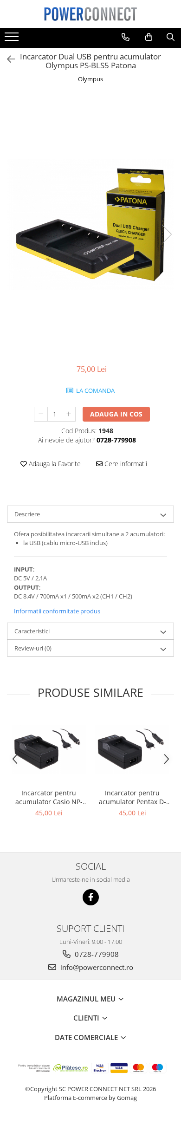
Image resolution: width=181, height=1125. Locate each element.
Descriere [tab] (27, 514)
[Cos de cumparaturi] (149, 37)
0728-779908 (96, 954)
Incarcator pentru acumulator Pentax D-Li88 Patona (132, 797)
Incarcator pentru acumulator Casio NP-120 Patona (49, 797)
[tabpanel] (90, 224)
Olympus (90, 79)
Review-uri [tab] (33, 648)
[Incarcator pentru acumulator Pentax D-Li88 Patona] (132, 749)
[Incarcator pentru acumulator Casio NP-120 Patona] (49, 749)
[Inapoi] (7, 59)
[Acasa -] (90, 14)
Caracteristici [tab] (32, 631)
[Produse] (13, 39)
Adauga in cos (116, 414)
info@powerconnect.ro (95, 967)
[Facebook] (91, 897)
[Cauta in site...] (170, 37)
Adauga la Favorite (54, 463)
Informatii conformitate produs (57, 611)
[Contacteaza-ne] (125, 37)
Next (166, 234)
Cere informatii (125, 463)
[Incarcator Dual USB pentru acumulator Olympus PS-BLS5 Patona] (90, 224)
